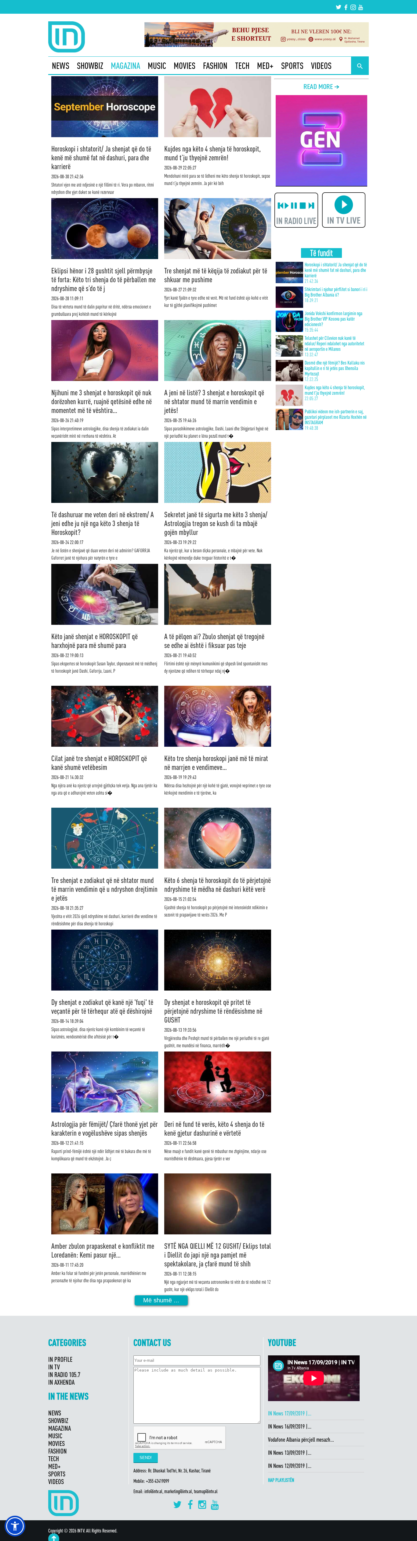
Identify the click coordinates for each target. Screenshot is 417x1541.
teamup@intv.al (206, 1491)
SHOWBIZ (90, 65)
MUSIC (157, 65)
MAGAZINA (125, 65)
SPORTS (292, 65)
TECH (242, 65)
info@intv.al (153, 1491)
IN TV (54, 1367)
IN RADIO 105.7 (64, 1374)
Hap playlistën (281, 1480)
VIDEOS (321, 65)
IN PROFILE (60, 1359)
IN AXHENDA (61, 1382)
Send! (146, 1457)
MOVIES (184, 65)
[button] (15, 1526)
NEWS (60, 65)
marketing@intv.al (178, 1491)
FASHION (215, 65)
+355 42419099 (157, 1481)
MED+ (265, 65)
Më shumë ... (161, 1300)
